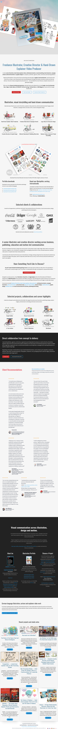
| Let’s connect (10, 567)
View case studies (15, 546)
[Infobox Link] (9, 117)
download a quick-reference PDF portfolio (27, 546)
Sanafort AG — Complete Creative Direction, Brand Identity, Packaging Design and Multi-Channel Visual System (48, 661)
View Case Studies (27, 92)
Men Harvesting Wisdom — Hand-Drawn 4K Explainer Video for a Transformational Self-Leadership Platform (29, 671)
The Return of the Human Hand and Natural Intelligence (10, 639)
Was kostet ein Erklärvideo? (29, 635)
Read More (10, 649)
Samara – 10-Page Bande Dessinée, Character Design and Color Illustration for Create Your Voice (48, 706)
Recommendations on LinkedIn (38, 369)
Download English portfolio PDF (9, 188)
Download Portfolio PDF (17, 356)
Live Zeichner (51, 583)
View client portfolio (38, 232)
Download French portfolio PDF (9, 192)
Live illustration (44, 583)
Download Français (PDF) (29, 578)
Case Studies (23, 36)
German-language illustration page (10, 613)
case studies (42, 572)
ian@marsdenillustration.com (38, 194)
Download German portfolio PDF (10, 190)
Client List (10, 578)
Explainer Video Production (39, 92)
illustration (47, 561)
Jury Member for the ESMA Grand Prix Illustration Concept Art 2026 (48, 639)
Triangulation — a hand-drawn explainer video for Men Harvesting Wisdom (9, 665)
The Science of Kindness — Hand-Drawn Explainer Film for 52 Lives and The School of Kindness (29, 701)
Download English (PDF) (29, 574)
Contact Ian (6, 356)
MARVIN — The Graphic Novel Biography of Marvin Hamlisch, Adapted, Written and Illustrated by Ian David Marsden (10, 705)
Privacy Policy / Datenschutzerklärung (29, 726)
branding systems (11, 584)
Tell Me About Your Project (29, 272)
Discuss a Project (16, 92)
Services (31, 582)
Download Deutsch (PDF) (29, 576)
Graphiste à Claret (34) (8, 570)
